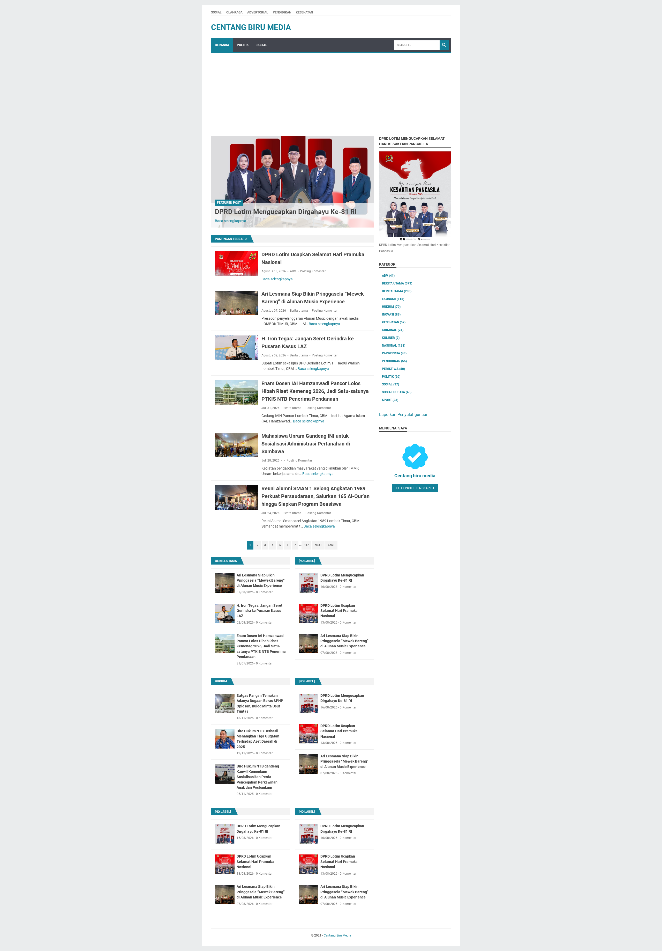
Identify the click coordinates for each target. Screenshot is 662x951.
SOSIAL (216, 12)
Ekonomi (393, 299)
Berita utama (299, 310)
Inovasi (391, 314)
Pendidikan (394, 361)
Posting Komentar (313, 271)
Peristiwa (393, 369)
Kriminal (392, 330)
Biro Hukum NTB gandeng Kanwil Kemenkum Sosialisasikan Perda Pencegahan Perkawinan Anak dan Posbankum (258, 776)
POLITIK (243, 45)
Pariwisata (394, 353)
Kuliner (391, 338)
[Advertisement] (331, 92)
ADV (293, 271)
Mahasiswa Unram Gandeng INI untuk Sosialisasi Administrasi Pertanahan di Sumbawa (305, 444)
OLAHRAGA (234, 12)
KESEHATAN (304, 12)
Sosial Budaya (396, 392)
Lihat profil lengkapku (415, 488)
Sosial (390, 384)
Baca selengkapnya (230, 221)
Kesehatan (393, 322)
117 (306, 545)
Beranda (222, 45)
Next (318, 545)
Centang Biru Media (251, 27)
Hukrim (221, 681)
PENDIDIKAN (282, 12)
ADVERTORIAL (257, 12)
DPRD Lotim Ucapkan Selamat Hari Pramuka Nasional (339, 610)
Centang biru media (414, 475)
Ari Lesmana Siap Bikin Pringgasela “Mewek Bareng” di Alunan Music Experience (261, 580)
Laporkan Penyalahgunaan (403, 414)
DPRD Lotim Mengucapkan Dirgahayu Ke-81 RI (286, 212)
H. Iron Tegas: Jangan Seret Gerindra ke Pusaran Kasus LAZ (259, 610)
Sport (390, 400)
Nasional (393, 345)
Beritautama (396, 291)
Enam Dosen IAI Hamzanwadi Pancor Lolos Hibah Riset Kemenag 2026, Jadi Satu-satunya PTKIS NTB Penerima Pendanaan (315, 391)
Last (331, 545)
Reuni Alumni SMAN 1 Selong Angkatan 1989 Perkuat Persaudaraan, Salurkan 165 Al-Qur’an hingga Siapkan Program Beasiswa (315, 496)
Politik (391, 376)
